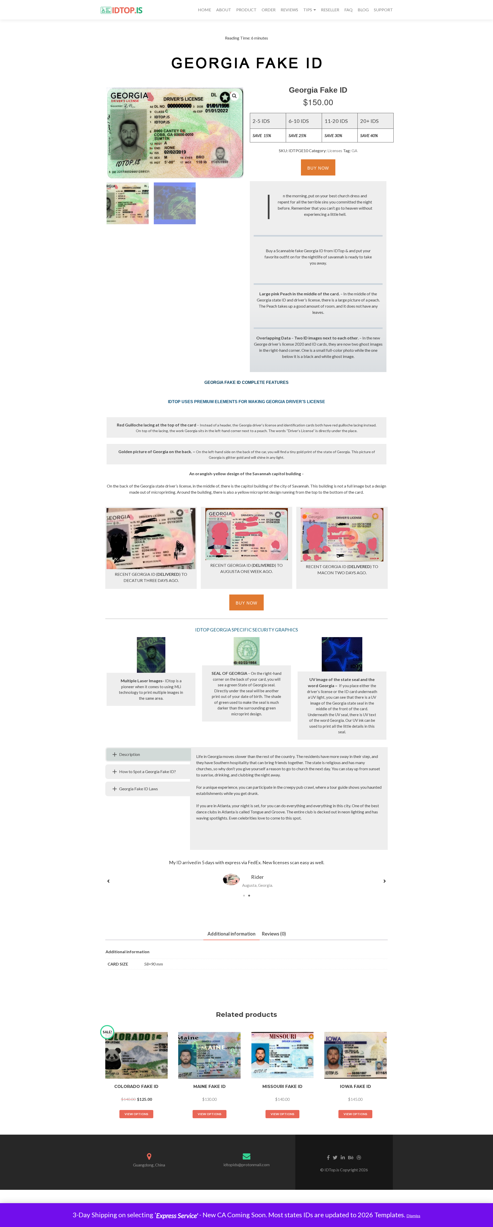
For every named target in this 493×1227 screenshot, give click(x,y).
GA (354, 150)
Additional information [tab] (231, 934)
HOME (204, 9)
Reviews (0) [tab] (274, 934)
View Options (136, 1114)
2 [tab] (251, 898)
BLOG (363, 9)
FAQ (348, 9)
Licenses (334, 150)
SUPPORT (383, 9)
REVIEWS (289, 9)
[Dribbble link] (359, 1157)
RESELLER (330, 9)
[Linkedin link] (343, 1157)
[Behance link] (350, 1157)
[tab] (148, 754)
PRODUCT (246, 9)
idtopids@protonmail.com (246, 1164)
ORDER (269, 9)
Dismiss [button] (413, 1215)
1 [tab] (246, 898)
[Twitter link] (335, 1157)
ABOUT (223, 9)
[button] (234, 96)
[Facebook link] (328, 1157)
